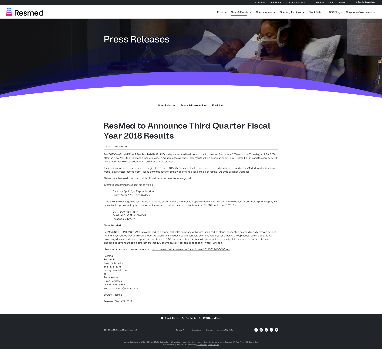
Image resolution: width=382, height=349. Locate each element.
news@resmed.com (115, 270)
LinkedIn (217, 242)
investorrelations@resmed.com (121, 288)
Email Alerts (219, 105)
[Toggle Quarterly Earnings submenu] (303, 12)
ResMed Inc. (115, 330)
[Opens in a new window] (256, 330)
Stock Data (315, 12)
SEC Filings (335, 12)
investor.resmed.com (128, 171)
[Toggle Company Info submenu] (274, 12)
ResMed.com (181, 242)
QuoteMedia (154, 342)
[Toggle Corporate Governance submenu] (374, 12)
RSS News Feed (210, 318)
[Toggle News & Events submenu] (250, 12)
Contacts (188, 318)
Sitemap (209, 330)
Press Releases (166, 105)
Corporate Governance (359, 12)
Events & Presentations (194, 105)
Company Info (264, 12)
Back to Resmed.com (365, 2)
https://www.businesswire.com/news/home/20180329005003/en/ (191, 249)
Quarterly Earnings (290, 12)
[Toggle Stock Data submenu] (324, 12)
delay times (212, 342)
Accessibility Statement (227, 330)
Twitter (207, 242)
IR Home (222, 12)
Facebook (196, 242)
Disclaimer (196, 330)
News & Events (239, 12)
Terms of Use (213, 345)
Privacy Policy (181, 330)
